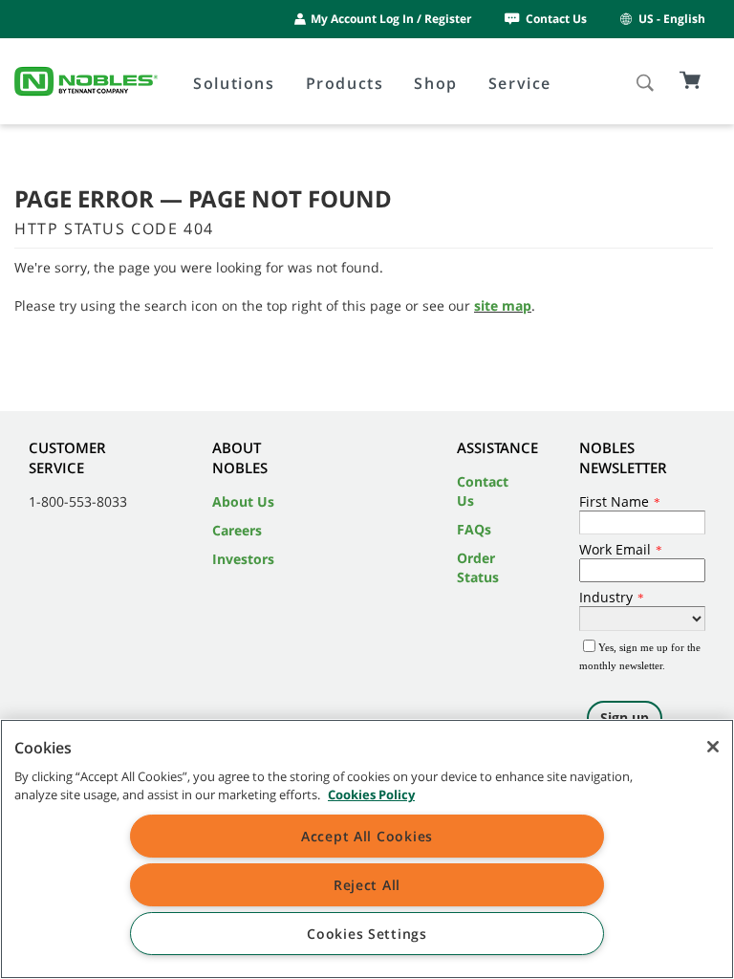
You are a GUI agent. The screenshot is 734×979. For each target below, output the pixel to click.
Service (519, 83)
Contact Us (556, 19)
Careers (237, 530)
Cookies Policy (371, 794)
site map (502, 305)
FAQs (474, 529)
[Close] (713, 747)
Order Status (478, 567)
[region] (367, 849)
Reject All (367, 885)
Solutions (233, 83)
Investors (243, 559)
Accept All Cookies (367, 836)
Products (345, 83)
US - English (671, 19)
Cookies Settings (367, 934)
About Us (243, 501)
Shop (435, 83)
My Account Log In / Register (391, 19)
